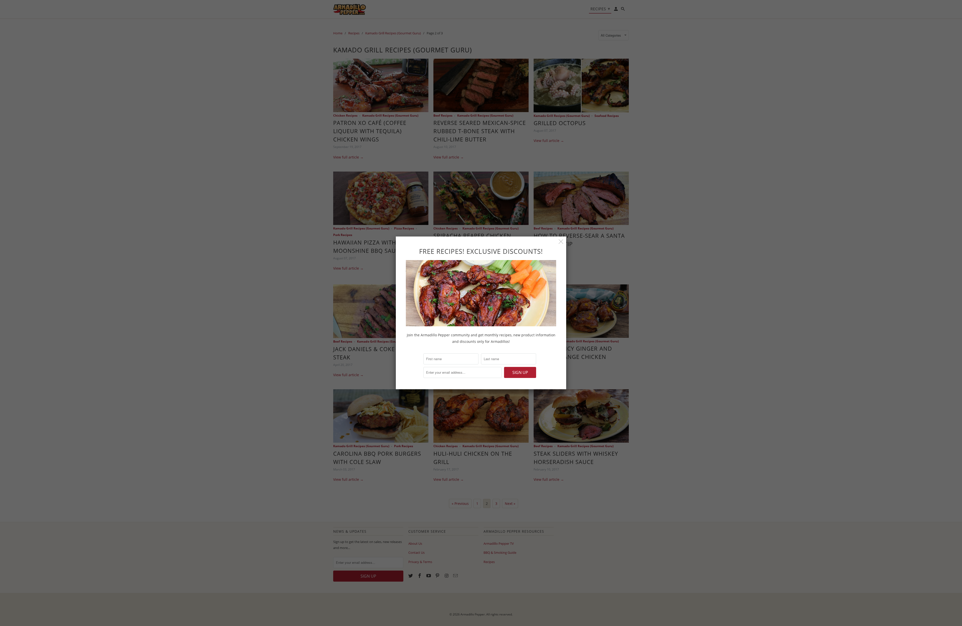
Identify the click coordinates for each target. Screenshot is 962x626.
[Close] (561, 241)
